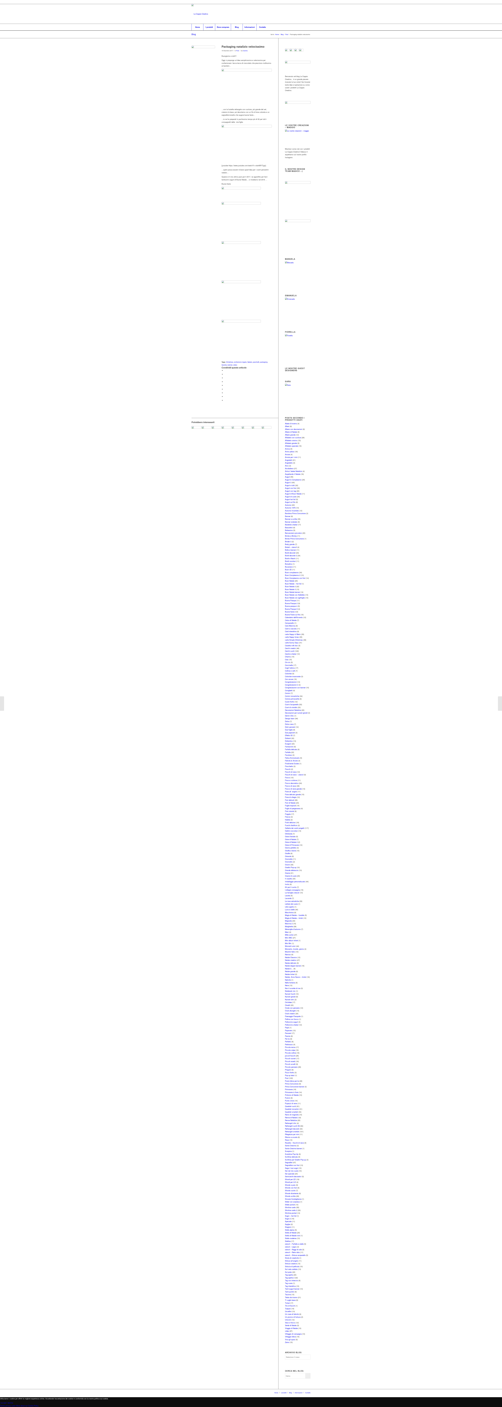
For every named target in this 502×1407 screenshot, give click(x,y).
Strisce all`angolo (291, 1261)
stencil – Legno (290, 1247)
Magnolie (288, 921)
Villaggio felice (290, 1336)
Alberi (287, 426)
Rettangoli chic (290, 1123)
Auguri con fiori (290, 488)
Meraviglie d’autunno (293, 929)
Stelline (288, 1241)
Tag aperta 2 (289, 1277)
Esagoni (288, 743)
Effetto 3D (289, 735)
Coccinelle (289, 665)
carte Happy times (292, 637)
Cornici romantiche (292, 696)
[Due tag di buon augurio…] (236, 431)
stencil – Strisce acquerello (295, 1255)
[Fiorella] (297, 335)
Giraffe (287, 853)
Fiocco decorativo (291, 783)
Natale (249, 362)
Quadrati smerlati (291, 1112)
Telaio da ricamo (291, 1297)
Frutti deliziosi (290, 822)
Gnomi (287, 864)
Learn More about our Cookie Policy (25, 1405)
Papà (287, 1027)
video (235, 365)
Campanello (289, 623)
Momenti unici (290, 946)
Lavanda (288, 898)
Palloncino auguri (291, 1022)
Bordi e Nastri (290, 558)
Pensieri (288, 1033)
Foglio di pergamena (292, 808)
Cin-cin (287, 662)
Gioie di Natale (290, 839)
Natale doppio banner (293, 965)
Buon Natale (289, 581)
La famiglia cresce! (292, 892)
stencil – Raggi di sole (293, 1249)
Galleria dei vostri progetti (294, 828)
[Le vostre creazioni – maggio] (297, 131)
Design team (290, 718)
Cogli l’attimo (290, 668)
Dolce (287, 721)
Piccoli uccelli (290, 1064)
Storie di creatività (292, 1258)
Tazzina (288, 1294)
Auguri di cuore (290, 496)
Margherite (289, 926)
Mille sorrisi (289, 935)
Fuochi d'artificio (291, 825)
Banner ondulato (291, 522)
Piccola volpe (290, 1050)
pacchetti (256, 362)
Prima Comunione (291, 1083)
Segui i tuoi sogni (291, 1168)
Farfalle (288, 752)
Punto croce (289, 1100)
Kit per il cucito (290, 887)
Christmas (229, 362)
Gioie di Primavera (292, 845)
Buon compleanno (292, 572)
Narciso (288, 954)
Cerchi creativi (290, 648)
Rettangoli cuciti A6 (292, 1126)
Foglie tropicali (290, 805)
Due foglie (289, 729)
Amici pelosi (289, 451)
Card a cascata (290, 628)
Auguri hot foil (290, 499)
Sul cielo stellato (291, 1269)
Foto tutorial (289, 811)
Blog (194, 34)
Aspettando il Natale (292, 474)
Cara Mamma (290, 625)
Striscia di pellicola (292, 1266)
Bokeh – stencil (291, 547)
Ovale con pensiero (292, 1008)
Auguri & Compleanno (293, 479)
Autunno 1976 (290, 507)
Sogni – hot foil (290, 1216)
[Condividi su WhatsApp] (225, 378)
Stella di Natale (290, 1232)
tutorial (230, 365)
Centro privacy (5, 1405)
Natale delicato (290, 963)
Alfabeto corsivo (291, 440)
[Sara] (297, 385)
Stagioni (288, 1227)
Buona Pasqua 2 (291, 603)
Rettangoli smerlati (292, 1131)
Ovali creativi (290, 1013)
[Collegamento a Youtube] (301, 14)
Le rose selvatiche (292, 901)
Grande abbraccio (291, 870)
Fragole (288, 814)
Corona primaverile (292, 699)
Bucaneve (289, 567)
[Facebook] (287, 50)
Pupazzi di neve (291, 1103)
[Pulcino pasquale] (246, 431)
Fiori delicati (289, 800)
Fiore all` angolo (291, 791)
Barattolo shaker (291, 524)
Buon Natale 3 (290, 589)
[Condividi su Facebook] (225, 370)
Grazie (287, 873)
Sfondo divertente (291, 1193)
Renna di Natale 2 (291, 1117)
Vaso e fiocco (290, 1322)
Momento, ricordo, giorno (294, 949)
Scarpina (288, 1151)
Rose (287, 1140)
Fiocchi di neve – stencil (294, 774)
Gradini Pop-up (290, 867)
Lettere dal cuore (291, 904)
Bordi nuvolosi (290, 561)
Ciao (286, 659)
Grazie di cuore (290, 876)
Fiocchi (287, 769)
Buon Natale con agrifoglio (295, 597)
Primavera (289, 1089)
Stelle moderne (290, 1238)
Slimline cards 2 (291, 1210)
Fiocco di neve (290, 786)
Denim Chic (289, 715)
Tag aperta (289, 1275)
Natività (288, 980)
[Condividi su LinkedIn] (225, 385)
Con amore (289, 679)
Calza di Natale (290, 620)
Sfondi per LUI (290, 1182)
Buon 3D (288, 569)
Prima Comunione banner (294, 1086)
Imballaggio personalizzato (295, 881)
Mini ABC (288, 937)
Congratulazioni (291, 682)
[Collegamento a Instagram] (308, 14)
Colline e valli (290, 671)
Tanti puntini (289, 1291)
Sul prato (288, 1272)
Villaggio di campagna (293, 1334)
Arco (287, 465)
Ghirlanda (288, 833)
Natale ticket (290, 974)
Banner (287, 516)
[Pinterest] (301, 50)
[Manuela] (297, 262)
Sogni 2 (288, 1218)
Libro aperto (289, 907)
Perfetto (288, 1041)
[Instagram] (296, 50)
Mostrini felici (290, 951)
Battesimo (289, 530)
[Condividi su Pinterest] (225, 381)
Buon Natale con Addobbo (295, 595)
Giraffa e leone (290, 850)
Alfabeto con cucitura (293, 437)
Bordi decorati (290, 553)
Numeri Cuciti (290, 994)
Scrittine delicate (291, 1157)
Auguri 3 (288, 482)
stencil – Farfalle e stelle (294, 1244)
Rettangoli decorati (292, 1129)
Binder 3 (288, 541)
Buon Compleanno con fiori (295, 578)
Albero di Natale (291, 432)
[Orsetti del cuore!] (2, 703)
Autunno (288, 505)
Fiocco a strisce (291, 780)
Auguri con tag (290, 491)
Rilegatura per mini (292, 1134)
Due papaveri (290, 732)
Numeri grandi (290, 996)
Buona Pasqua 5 (291, 609)
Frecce (287, 817)
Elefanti (288, 738)
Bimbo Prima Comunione (294, 538)
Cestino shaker (290, 654)
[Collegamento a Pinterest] (305, 14)
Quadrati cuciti (290, 1106)
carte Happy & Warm (293, 634)
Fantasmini (289, 746)
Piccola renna (290, 1047)
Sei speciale (289, 1173)
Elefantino (289, 741)
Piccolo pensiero (291, 1067)
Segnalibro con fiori (292, 1165)
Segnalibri (288, 1162)
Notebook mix (290, 991)
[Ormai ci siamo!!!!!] (500, 703)
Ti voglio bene (290, 1300)
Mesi (287, 932)
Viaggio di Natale (291, 1328)
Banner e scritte (291, 519)
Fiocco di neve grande (293, 789)
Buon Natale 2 (290, 586)
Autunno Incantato (292, 510)
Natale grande (290, 971)
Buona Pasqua (290, 600)
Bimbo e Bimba (291, 536)
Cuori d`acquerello (292, 704)
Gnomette (288, 859)
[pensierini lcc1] (203, 57)
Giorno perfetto (290, 847)
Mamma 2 (289, 923)
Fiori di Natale (290, 803)
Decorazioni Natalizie (293, 710)
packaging (263, 362)
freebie (287, 819)
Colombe (288, 673)
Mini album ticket (291, 940)
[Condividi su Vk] (225, 393)
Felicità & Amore (291, 760)
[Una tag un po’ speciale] (266, 431)
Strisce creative (291, 1263)
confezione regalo (240, 362)
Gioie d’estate (290, 836)
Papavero (288, 1030)
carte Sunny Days (292, 642)
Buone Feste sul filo (292, 614)
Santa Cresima (290, 1145)
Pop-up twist (289, 1075)
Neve (287, 985)
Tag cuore (288, 1283)
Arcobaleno (289, 468)
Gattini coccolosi (291, 831)
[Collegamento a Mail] (293, 14)
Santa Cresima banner (293, 1148)
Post (237, 51)
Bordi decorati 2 (291, 555)
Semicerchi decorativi (293, 1176)
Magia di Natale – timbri (294, 918)
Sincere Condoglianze (293, 1199)
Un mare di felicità (292, 1314)
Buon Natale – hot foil (293, 583)
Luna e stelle (290, 909)
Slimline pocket (291, 1213)
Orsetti (287, 1005)
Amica (287, 449)
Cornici (287, 693)
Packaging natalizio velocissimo (243, 46)
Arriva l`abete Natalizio (293, 471)
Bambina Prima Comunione (295, 513)
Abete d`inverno (291, 423)
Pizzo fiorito (289, 1072)
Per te (287, 1039)
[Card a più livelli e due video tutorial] (196, 431)
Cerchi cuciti (289, 651)
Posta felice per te (292, 1081)
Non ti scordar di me (292, 988)
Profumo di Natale (292, 1095)
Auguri (287, 477)
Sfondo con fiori (291, 1187)
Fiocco (287, 777)
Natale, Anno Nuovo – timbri (295, 977)
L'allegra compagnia (292, 890)
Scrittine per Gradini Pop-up (295, 1159)
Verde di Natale (290, 1325)
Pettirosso (289, 1044)
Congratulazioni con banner (295, 687)
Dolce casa (289, 724)
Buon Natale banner (292, 592)
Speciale (288, 1221)
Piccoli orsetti (290, 1061)
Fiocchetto (289, 766)
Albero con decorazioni (293, 429)
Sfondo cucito (290, 1190)
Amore (287, 454)
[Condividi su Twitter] (225, 374)
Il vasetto (288, 878)
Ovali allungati (290, 1010)
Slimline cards (290, 1207)
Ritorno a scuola (291, 1137)
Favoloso (288, 755)
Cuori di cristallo (291, 707)
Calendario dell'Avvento (294, 617)
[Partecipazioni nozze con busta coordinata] (256, 431)
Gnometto (288, 861)
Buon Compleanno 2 (292, 575)
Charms (288, 656)
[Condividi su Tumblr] (225, 389)
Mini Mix (288, 943)
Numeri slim (289, 999)
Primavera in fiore (291, 1092)
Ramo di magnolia (292, 1114)
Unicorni (288, 1319)
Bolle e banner (290, 550)
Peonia (287, 1036)
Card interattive (290, 631)
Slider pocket (290, 1204)
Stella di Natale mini (292, 1235)
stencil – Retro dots (292, 1252)
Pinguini (288, 1069)
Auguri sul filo (290, 502)
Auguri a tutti (290, 485)
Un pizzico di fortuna (293, 1317)
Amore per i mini (291, 457)
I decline (10, 1402)
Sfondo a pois (290, 1185)
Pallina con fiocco (291, 1019)
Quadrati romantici (292, 1109)
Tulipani (288, 1308)
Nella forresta (290, 982)
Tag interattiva (290, 1286)
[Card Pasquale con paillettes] (216, 431)
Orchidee (288, 1002)
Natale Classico (291, 957)
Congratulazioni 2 (291, 685)
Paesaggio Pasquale (293, 1016)
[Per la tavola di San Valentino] (206, 431)
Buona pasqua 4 (291, 606)
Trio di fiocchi (290, 1305)
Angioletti (288, 460)
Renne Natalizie (291, 1120)
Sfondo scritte (290, 1196)
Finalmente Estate (292, 763)
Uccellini (288, 1311)
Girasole (288, 856)
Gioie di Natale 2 (291, 842)
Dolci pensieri (290, 727)
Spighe (287, 1224)
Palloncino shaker (291, 1025)
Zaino (287, 1342)
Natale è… (289, 968)
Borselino (288, 564)
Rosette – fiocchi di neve (294, 1143)
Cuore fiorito (289, 701)
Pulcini (287, 1098)
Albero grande (290, 435)
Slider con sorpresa (292, 1201)
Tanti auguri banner (292, 1289)
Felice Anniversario (292, 758)
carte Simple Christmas (294, 640)
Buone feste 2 (290, 611)
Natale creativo (290, 960)
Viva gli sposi (290, 1339)
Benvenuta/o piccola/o (293, 533)
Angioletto (289, 463)
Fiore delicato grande (293, 794)
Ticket (287, 1303)
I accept (3, 1402)
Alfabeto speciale (291, 446)
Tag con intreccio (291, 1280)
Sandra (245, 51)
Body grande (290, 544)
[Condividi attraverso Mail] (225, 400)
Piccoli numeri (290, 1058)
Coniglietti (288, 690)
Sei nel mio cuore (291, 1171)
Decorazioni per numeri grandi (296, 713)
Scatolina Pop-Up (291, 1154)
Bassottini (289, 527)
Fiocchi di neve (290, 772)
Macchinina (289, 912)
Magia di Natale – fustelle (294, 915)
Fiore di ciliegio (290, 797)
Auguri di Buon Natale (293, 493)
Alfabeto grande (291, 443)
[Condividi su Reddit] (225, 396)
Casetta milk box (291, 645)
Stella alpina (289, 1230)
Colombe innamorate (293, 676)
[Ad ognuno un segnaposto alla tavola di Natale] (226, 431)
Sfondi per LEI (290, 1179)
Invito (287, 884)
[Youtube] (292, 50)
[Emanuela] (297, 299)
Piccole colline (290, 1053)
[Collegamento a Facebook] (297, 14)
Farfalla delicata (291, 749)
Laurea (287, 895)
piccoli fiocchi (290, 1055)
